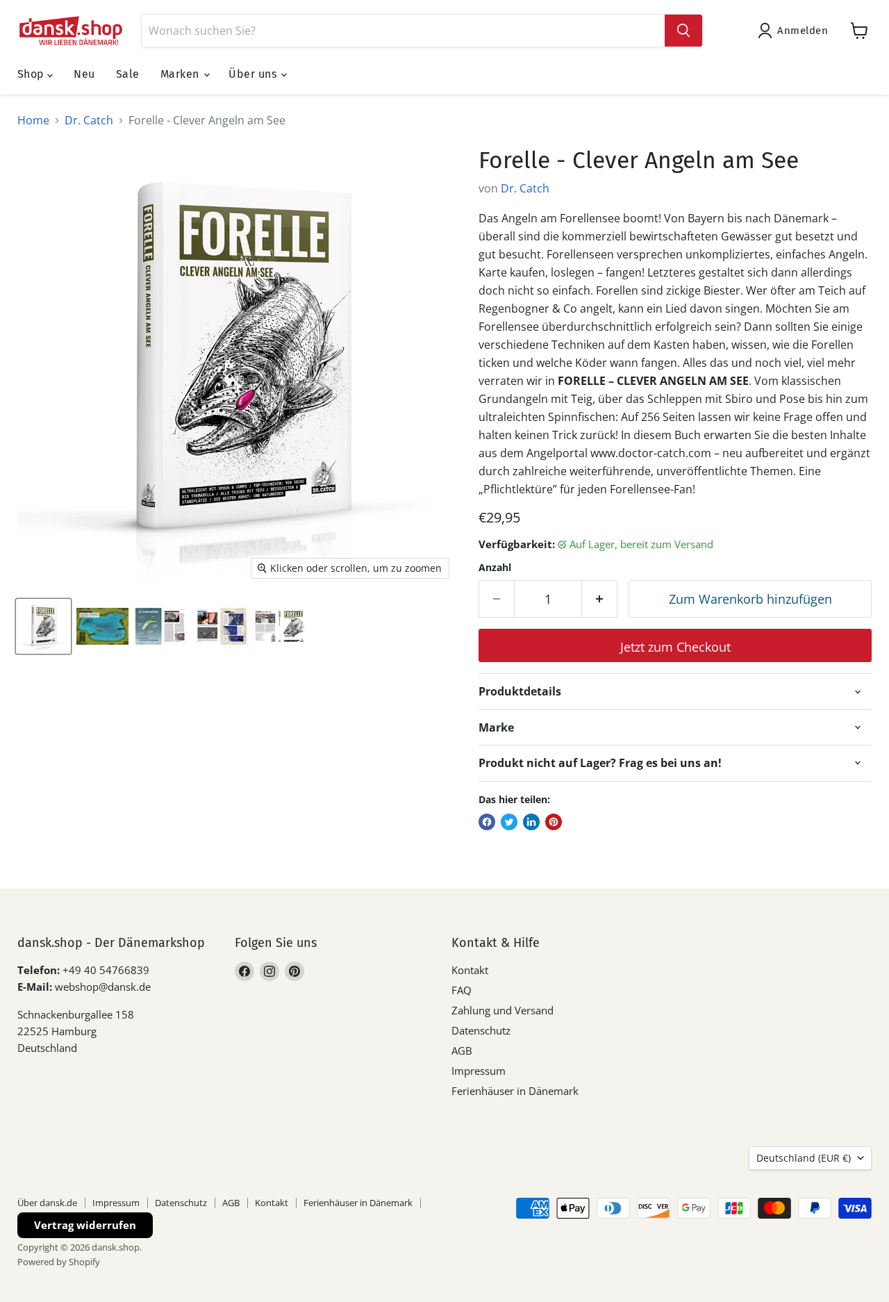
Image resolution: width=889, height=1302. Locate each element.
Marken (181, 74)
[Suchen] (683, 31)
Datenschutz (480, 1030)
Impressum (478, 1071)
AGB (461, 1050)
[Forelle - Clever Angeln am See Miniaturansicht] (43, 626)
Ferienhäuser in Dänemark (515, 1091)
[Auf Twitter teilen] (509, 822)
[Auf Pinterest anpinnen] (553, 822)
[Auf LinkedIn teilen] (531, 822)
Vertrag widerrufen (85, 1225)
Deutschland (803, 1157)
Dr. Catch (89, 120)
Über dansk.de (47, 1202)
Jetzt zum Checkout (675, 646)
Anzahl (495, 567)
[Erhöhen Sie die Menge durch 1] (599, 599)
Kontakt (469, 970)
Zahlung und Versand (502, 1010)
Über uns (254, 74)
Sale (128, 74)
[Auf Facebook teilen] (487, 822)
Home (33, 120)
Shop (32, 74)
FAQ (461, 990)
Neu (84, 74)
